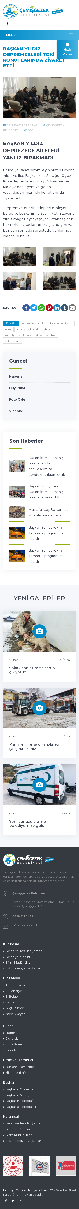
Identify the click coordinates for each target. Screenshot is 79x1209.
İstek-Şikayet (15, 1014)
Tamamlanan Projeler (21, 1067)
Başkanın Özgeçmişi (20, 1089)
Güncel (14, 660)
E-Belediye (13, 991)
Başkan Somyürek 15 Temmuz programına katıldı (46, 533)
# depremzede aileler (33, 323)
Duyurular (17, 388)
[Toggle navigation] (7, 23)
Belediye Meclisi (17, 957)
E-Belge (11, 996)
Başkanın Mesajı (17, 1095)
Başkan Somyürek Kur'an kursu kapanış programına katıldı (46, 491)
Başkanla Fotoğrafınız (21, 1107)
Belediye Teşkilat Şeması (23, 951)
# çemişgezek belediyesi (18, 335)
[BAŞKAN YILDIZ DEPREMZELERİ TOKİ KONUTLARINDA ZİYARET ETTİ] (19, 256)
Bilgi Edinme (14, 1008)
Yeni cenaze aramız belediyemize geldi (27, 823)
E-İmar (10, 1002)
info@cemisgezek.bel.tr (29, 925)
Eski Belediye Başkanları (23, 968)
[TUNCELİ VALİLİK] (13, 1166)
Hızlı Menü (67, 52)
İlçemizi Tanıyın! (16, 985)
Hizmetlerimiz (15, 1073)
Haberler (16, 377)
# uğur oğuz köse (46, 335)
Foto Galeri (18, 399)
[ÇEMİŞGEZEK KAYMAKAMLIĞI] (39, 1166)
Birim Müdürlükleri (18, 962)
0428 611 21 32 (22, 916)
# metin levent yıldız (61, 323)
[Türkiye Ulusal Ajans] (66, 1166)
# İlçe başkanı (12, 341)
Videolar (16, 411)
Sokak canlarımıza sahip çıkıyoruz (32, 670)
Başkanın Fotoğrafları (21, 1101)
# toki (8, 329)
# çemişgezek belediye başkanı (33, 329)
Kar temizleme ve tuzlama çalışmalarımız (34, 747)
